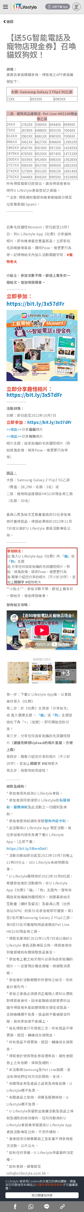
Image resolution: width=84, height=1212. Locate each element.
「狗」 (12, 561)
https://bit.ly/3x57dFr (35, 303)
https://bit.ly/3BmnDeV (26, 848)
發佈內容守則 (55, 820)
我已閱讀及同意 (42, 1195)
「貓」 (66, 556)
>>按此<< (14, 429)
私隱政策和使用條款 (49, 1184)
